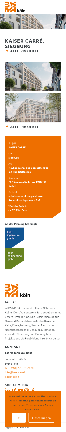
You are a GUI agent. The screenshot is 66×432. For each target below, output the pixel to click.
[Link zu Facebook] (33, 390)
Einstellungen (41, 417)
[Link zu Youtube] (20, 390)
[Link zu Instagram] (26, 390)
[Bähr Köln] (27, 7)
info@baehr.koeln (15, 372)
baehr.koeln (12, 376)
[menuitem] (59, 7)
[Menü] (59, 7)
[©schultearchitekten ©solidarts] (33, 77)
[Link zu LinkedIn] (7, 390)
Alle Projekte (24, 51)
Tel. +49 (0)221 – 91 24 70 (19, 368)
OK (19, 417)
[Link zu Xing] (14, 390)
